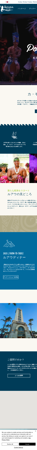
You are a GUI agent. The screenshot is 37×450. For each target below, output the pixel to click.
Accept (27, 444)
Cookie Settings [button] (18, 447)
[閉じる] (34, 432)
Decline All (10, 444)
